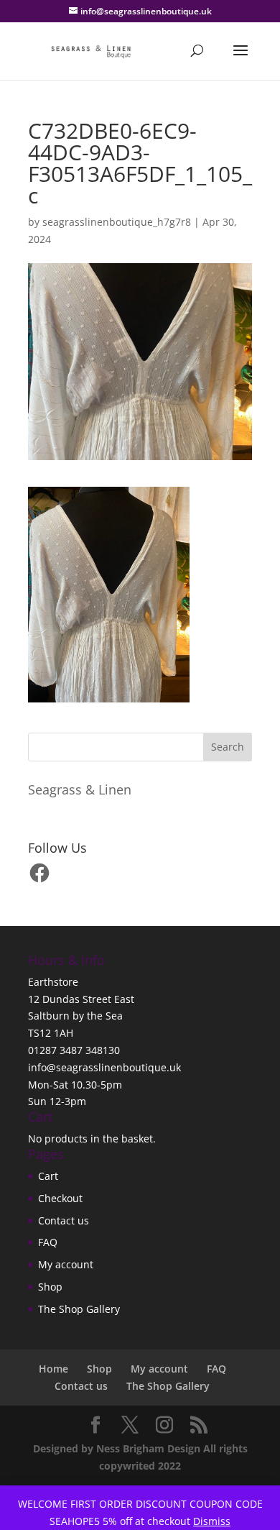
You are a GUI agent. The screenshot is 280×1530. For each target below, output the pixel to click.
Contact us (63, 1220)
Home (53, 1368)
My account (65, 1264)
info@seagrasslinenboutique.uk (104, 1067)
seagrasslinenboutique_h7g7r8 (116, 222)
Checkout (60, 1198)
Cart (48, 1176)
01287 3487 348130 (74, 1050)
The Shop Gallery (79, 1309)
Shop (50, 1286)
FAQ (47, 1242)
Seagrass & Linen (79, 789)
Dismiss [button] (211, 1521)
